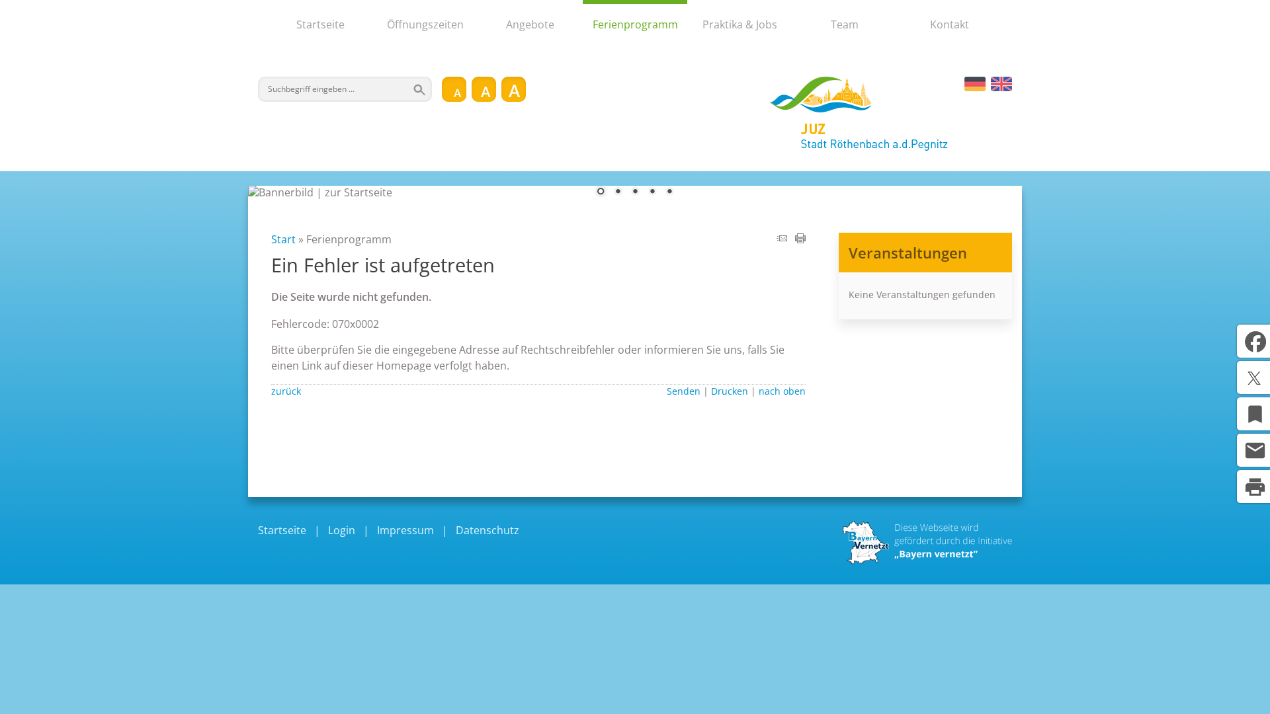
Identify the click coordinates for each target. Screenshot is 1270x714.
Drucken (729, 391)
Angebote (530, 24)
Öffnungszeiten (425, 24)
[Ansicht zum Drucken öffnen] (800, 239)
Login (341, 530)
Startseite (320, 24)
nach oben (782, 391)
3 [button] (635, 192)
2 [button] (618, 192)
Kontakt (949, 24)
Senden (683, 391)
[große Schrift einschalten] (484, 89)
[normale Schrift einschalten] (454, 89)
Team (845, 24)
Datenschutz (487, 530)
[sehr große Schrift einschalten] (513, 89)
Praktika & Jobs (739, 24)
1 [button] (600, 192)
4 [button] (652, 192)
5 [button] (669, 192)
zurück (286, 391)
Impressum (405, 530)
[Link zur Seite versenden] (782, 239)
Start (283, 239)
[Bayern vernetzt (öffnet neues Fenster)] (927, 560)
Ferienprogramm (635, 24)
